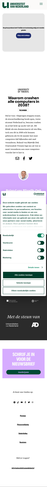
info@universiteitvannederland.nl (23, 468)
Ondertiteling (23, 434)
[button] (41, 4)
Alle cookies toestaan (24, 275)
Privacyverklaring (23, 425)
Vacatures (23, 442)
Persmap (23, 416)
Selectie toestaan (23, 283)
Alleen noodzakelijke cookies (23, 291)
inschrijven (23, 372)
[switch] (40, 243)
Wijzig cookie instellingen (23, 35)
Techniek (23, 110)
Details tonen (33, 267)
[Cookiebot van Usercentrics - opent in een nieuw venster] (33, 194)
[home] (15, 3)
